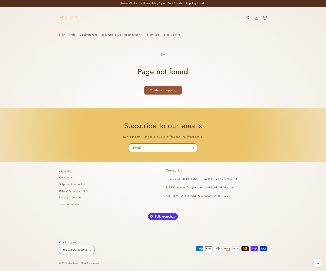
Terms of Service (69, 204)
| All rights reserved (89, 263)
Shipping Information (72, 184)
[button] (122, 35)
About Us (64, 171)
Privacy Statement (70, 197)
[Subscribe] (192, 147)
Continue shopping (163, 90)
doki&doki (73, 263)
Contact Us (65, 177)
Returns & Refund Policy (73, 191)
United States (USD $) (75, 250)
